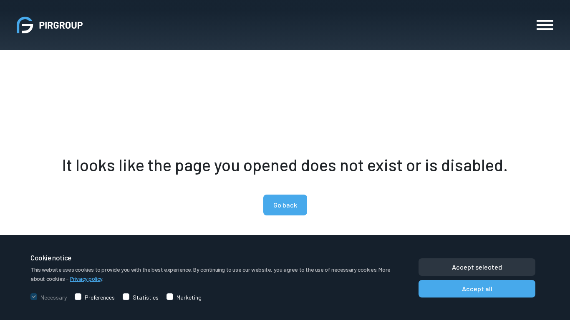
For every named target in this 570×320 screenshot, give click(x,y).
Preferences (100, 297)
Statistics (146, 297)
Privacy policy (86, 278)
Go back (285, 205)
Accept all (477, 288)
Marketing (189, 297)
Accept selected (477, 267)
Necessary (53, 297)
